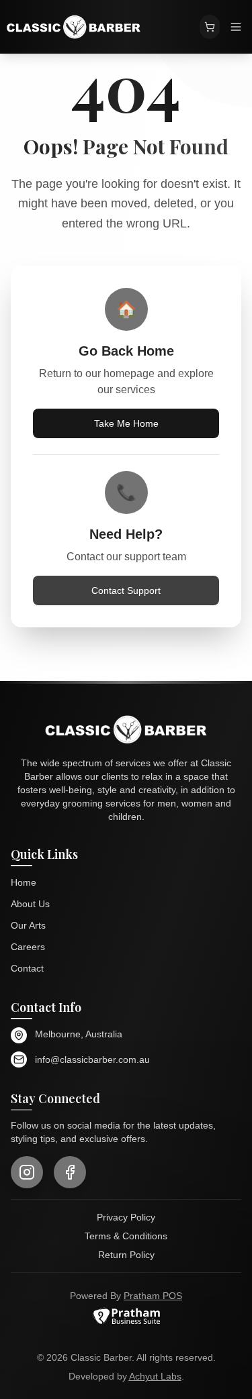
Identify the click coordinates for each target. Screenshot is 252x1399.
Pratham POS (153, 1295)
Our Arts (28, 925)
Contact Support (126, 590)
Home (23, 882)
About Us (30, 903)
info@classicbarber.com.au (92, 1059)
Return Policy (126, 1254)
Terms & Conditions (126, 1236)
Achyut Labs (155, 1376)
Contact (27, 968)
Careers (28, 946)
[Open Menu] (236, 27)
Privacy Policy (126, 1217)
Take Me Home (126, 423)
